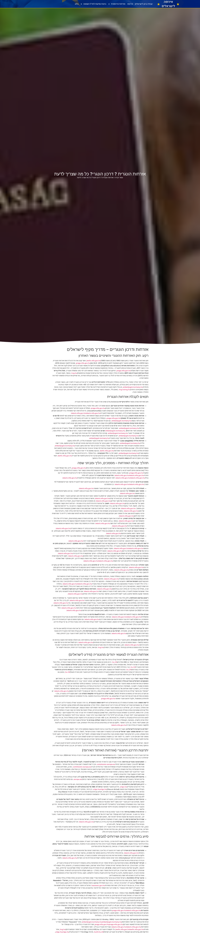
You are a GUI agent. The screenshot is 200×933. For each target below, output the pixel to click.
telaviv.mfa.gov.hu (78, 413)
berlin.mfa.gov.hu (94, 361)
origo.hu (123, 787)
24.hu (114, 662)
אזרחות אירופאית (118, 4)
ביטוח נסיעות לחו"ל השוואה (94, 4)
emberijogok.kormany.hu (133, 387)
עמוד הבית (119, 177)
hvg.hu (74, 373)
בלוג (76, 4)
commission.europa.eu (106, 764)
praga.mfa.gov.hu (83, 363)
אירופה (130, 4)
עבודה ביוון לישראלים (143, 4)
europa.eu (78, 779)
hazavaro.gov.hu (98, 885)
